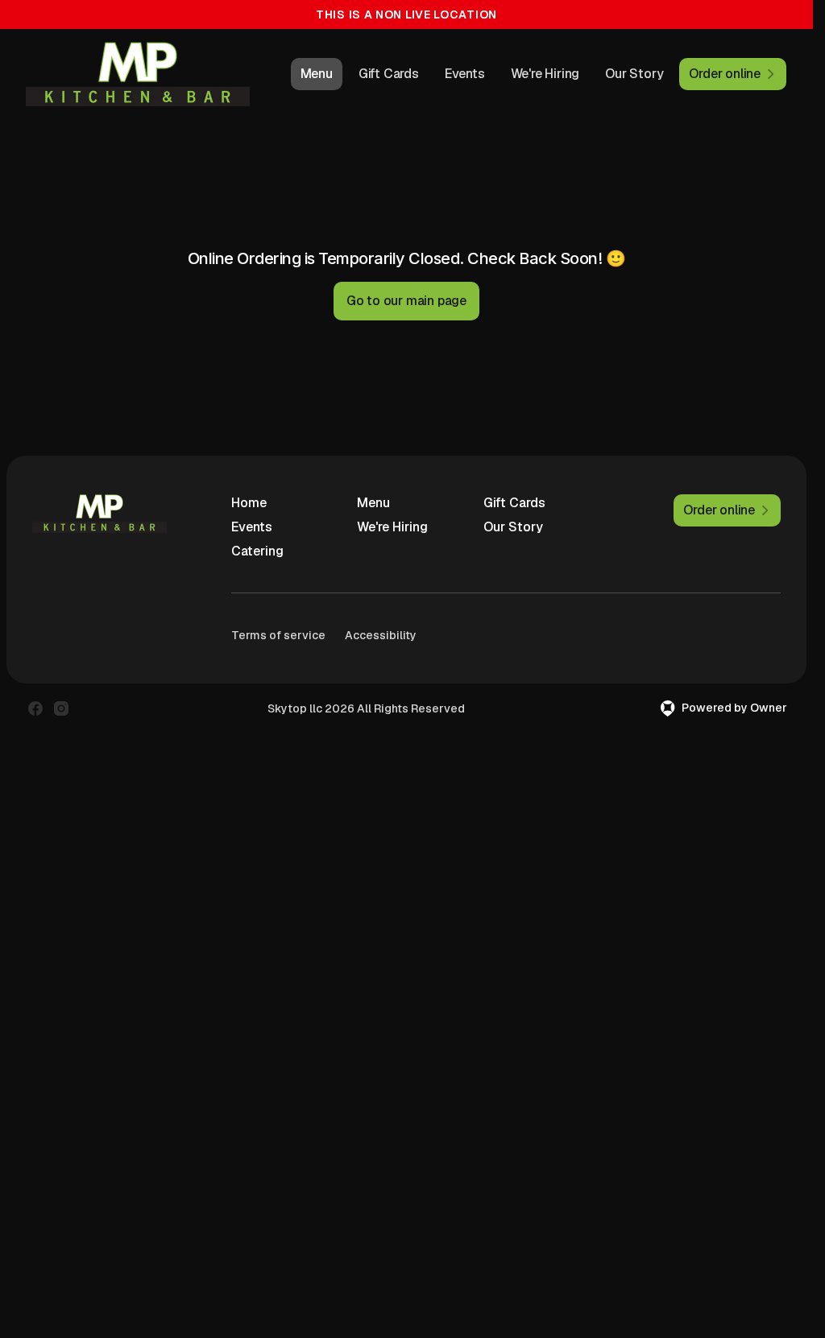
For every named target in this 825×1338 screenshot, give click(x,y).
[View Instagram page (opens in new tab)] (61, 708)
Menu (317, 73)
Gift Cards (389, 73)
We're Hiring (545, 73)
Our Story (634, 73)
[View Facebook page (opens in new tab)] (35, 708)
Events (465, 73)
